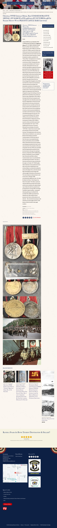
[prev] (38, 25)
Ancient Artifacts (45, 30)
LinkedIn (27, 218)
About (12, 3)
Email (31, 218)
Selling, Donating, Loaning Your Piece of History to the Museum (14, 498)
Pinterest (29, 218)
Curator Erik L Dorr (7, 494)
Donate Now (7, 504)
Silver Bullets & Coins (46, 44)
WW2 (26, 213)
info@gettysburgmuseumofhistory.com (9, 461)
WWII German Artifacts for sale (27, 214)
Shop (18, 3)
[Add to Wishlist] (14, 383)
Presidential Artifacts (46, 42)
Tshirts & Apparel (45, 45)
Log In (32, 3)
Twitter (25, 218)
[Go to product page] (9, 376)
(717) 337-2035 (5, 459)
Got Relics (22, 3)
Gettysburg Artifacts (46, 35)
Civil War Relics (45, 33)
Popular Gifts (45, 40)
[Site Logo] (4, 4)
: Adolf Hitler (26, 209)
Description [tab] (5, 221)
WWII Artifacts (32, 213)
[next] (40, 25)
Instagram (38, 457)
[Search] (49, 3)
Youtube (36, 457)
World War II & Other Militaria (29, 208)
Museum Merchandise (46, 37)
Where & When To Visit (8, 492)
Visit (8, 3)
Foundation (28, 3)
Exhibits (15, 3)
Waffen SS (23, 213)
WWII (28, 213)
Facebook (23, 218)
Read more (13, 373)
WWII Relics (34, 214)
